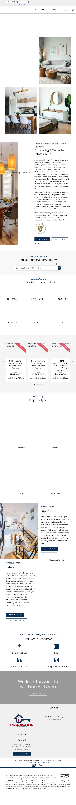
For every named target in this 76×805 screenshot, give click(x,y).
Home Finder (49, 554)
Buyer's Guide (49, 549)
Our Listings (60, 239)
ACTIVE (53, 264)
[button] (65, 10)
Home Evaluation (16, 620)
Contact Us (42, 239)
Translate (22, 4)
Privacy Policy (56, 760)
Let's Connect (22, 753)
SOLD (60, 264)
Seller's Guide (15, 615)
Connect (55, 10)
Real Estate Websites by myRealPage (38, 762)
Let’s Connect (38, 693)
